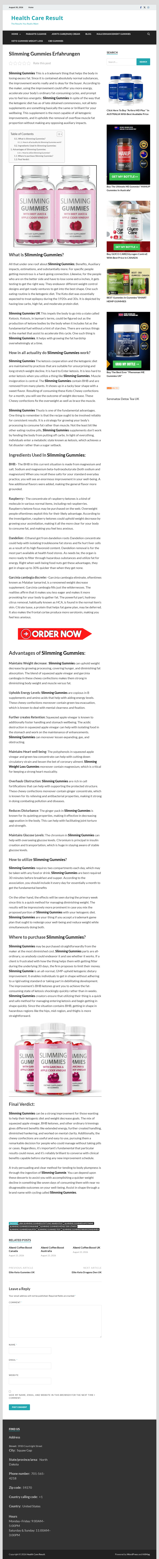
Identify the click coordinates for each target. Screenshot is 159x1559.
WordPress (132, 1554)
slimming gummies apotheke (78, 1223)
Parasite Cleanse (36, 34)
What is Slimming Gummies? (31, 138)
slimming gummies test (49, 1229)
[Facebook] (141, 7)
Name (13, 1344)
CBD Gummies (55, 41)
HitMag (146, 1554)
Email (13, 1360)
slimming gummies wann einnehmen (80, 1229)
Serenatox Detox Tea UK (123, 399)
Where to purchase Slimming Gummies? (35, 156)
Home (31, 7)
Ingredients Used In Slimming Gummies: (37, 145)
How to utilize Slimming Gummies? (36, 153)
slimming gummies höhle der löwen (58, 1226)
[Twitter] (144, 7)
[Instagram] (148, 7)
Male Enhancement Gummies (114, 34)
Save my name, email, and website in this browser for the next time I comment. (52, 1396)
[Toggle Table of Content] (58, 134)
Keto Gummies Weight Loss (27, 41)
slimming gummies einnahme (24, 1226)
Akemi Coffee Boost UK (86, 1247)
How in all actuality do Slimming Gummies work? (42, 142)
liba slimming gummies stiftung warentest (41, 1223)
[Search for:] (128, 61)
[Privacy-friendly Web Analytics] (113, 388)
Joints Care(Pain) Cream (66, 34)
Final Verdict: (23, 159)
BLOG (88, 34)
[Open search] (148, 34)
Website (14, 1375)
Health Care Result (37, 18)
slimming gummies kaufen (23, 1229)
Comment (15, 1302)
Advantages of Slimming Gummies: (29, 149)
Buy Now (15, 1211)
